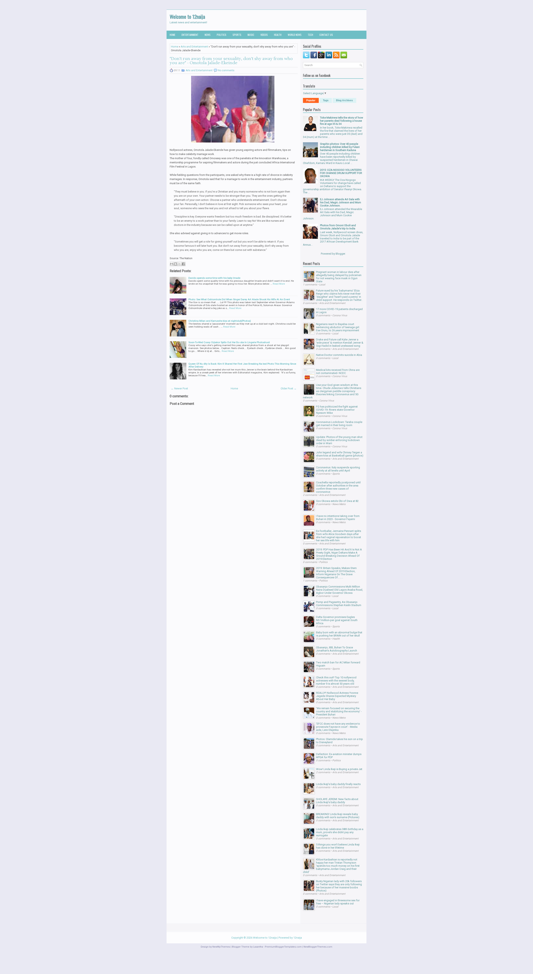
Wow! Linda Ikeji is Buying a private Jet (339, 769)
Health (277, 34)
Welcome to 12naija (187, 16)
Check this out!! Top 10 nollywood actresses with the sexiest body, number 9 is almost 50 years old (336, 680)
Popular (310, 100)
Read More (279, 283)
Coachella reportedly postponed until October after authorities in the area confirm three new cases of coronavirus (338, 487)
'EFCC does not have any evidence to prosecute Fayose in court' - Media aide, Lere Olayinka (338, 726)
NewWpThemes (221, 946)
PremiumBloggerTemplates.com (283, 946)
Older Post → (288, 388)
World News (294, 34)
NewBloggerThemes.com (318, 946)
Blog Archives (344, 100)
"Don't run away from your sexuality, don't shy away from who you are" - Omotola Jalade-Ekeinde (231, 61)
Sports (237, 34)
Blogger (340, 253)
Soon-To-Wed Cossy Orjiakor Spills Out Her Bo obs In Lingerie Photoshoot (229, 342)
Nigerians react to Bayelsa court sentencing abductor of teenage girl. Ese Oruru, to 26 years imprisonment (338, 327)
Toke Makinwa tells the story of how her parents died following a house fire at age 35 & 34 (341, 120)
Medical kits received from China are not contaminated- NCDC (338, 371)
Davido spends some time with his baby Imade (214, 277)
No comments (226, 70)
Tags (326, 100)
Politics (221, 34)
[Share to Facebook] (183, 264)
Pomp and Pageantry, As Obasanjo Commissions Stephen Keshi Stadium (338, 603)
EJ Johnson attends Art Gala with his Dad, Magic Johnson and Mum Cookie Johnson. (340, 202)
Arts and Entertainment (194, 46)
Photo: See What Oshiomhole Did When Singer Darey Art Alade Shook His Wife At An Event (239, 299)
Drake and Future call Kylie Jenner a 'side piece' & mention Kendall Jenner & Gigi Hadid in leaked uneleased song (339, 342)
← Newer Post (179, 388)
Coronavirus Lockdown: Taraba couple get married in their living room (339, 423)
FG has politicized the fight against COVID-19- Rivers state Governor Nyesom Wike (337, 409)
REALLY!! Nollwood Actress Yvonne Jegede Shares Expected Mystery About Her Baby (337, 696)
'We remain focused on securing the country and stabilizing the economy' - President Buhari (339, 711)
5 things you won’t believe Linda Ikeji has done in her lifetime (338, 846)
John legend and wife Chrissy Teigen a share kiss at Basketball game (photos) (339, 454)
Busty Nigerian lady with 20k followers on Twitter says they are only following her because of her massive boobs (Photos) (339, 886)
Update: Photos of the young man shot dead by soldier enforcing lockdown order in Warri (339, 440)
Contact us (326, 34)
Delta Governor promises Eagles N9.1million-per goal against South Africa (336, 620)
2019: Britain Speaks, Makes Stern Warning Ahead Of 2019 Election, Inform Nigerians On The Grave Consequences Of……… (336, 572)
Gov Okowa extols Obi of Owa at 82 (337, 501)
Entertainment (190, 34)
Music (251, 34)
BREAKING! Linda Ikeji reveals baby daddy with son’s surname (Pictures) (337, 816)
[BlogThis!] (175, 264)
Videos (264, 34)
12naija (297, 937)
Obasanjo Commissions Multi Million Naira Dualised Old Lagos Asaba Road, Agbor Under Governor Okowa (339, 589)
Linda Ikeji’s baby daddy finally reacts (338, 784)
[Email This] (171, 264)
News (207, 34)
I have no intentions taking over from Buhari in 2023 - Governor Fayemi (338, 517)
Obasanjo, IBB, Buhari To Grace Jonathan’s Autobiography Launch (336, 649)
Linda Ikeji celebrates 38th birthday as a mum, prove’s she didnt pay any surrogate (339, 832)
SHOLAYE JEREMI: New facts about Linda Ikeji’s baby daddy (337, 801)
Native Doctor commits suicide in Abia (339, 354)
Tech (310, 34)
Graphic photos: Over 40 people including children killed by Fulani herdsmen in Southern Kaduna (340, 147)
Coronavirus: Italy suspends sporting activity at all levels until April (338, 469)
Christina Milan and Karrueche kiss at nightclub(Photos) (219, 320)
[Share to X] (179, 264)
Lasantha (258, 946)
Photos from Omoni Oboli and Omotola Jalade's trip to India (338, 227)
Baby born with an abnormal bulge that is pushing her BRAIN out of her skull (339, 634)
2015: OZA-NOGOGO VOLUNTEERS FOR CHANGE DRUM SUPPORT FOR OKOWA (341, 173)
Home (172, 34)
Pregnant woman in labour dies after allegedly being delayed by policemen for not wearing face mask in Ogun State (338, 276)
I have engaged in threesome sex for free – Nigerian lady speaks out (338, 902)
